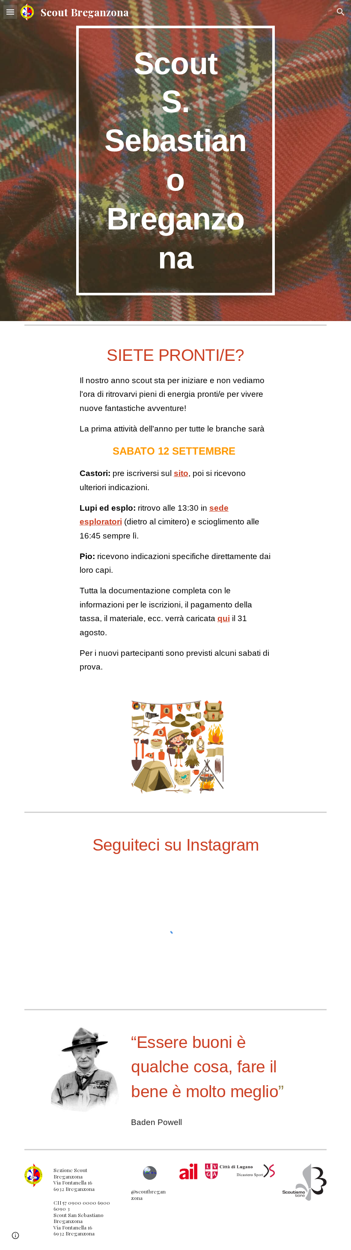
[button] (10, 12)
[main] (175, 160)
